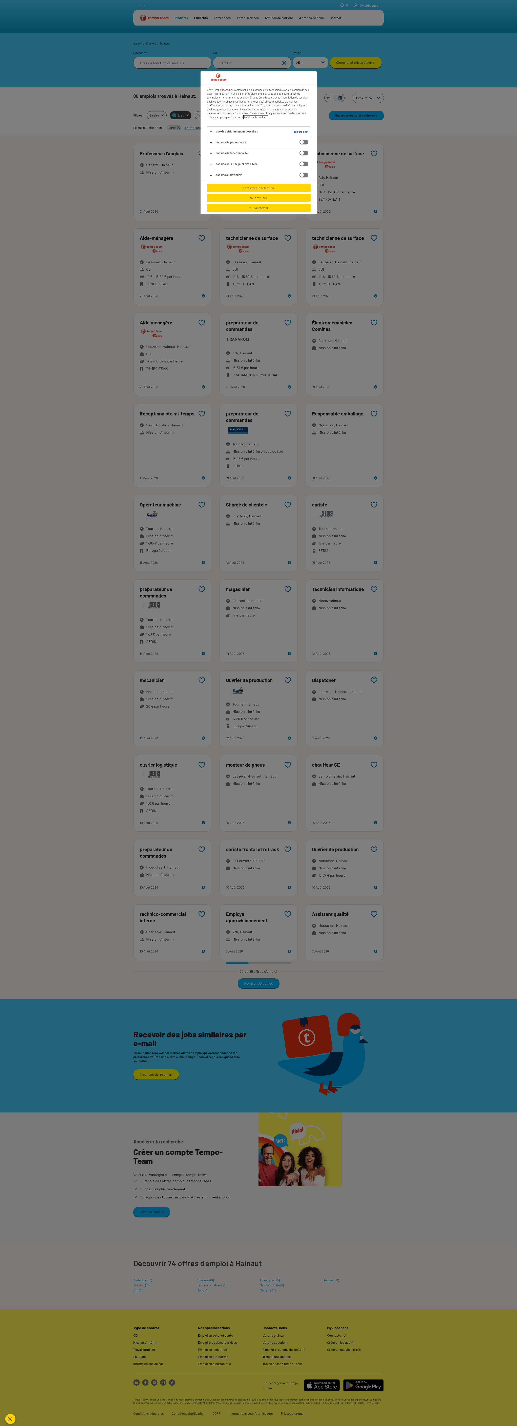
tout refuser (258, 198)
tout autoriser (258, 208)
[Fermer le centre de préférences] (10, 1419)
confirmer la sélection (258, 188)
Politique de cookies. (256, 117)
